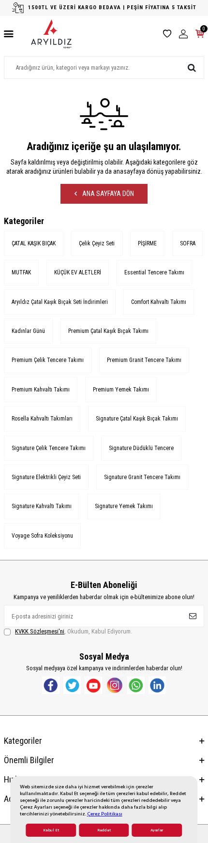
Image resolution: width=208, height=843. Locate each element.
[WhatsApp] (136, 685)
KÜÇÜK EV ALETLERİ (77, 272)
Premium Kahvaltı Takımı (41, 389)
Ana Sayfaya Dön (107, 193)
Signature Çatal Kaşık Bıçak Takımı (137, 418)
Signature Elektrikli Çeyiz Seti (46, 477)
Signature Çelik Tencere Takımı (49, 448)
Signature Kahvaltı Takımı (42, 506)
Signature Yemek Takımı (124, 506)
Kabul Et (51, 830)
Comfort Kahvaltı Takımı (158, 302)
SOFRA (187, 243)
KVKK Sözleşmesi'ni (39, 631)
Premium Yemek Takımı (121, 389)
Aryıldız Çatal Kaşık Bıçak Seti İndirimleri (60, 302)
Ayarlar (156, 830)
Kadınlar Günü (28, 331)
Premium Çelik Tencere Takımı (48, 360)
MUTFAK (21, 272)
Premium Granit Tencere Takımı (144, 360)
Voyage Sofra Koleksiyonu (42, 535)
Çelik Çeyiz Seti (97, 243)
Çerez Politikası (104, 814)
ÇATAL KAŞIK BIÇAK (34, 243)
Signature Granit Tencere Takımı (142, 477)
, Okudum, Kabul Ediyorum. (73, 631)
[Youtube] (93, 685)
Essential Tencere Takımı (154, 272)
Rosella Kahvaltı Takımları (42, 418)
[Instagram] (114, 685)
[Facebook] (50, 685)
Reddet (104, 830)
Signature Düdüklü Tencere (141, 448)
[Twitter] (72, 685)
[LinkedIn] (157, 685)
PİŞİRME (147, 243)
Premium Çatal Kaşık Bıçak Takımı (108, 331)
